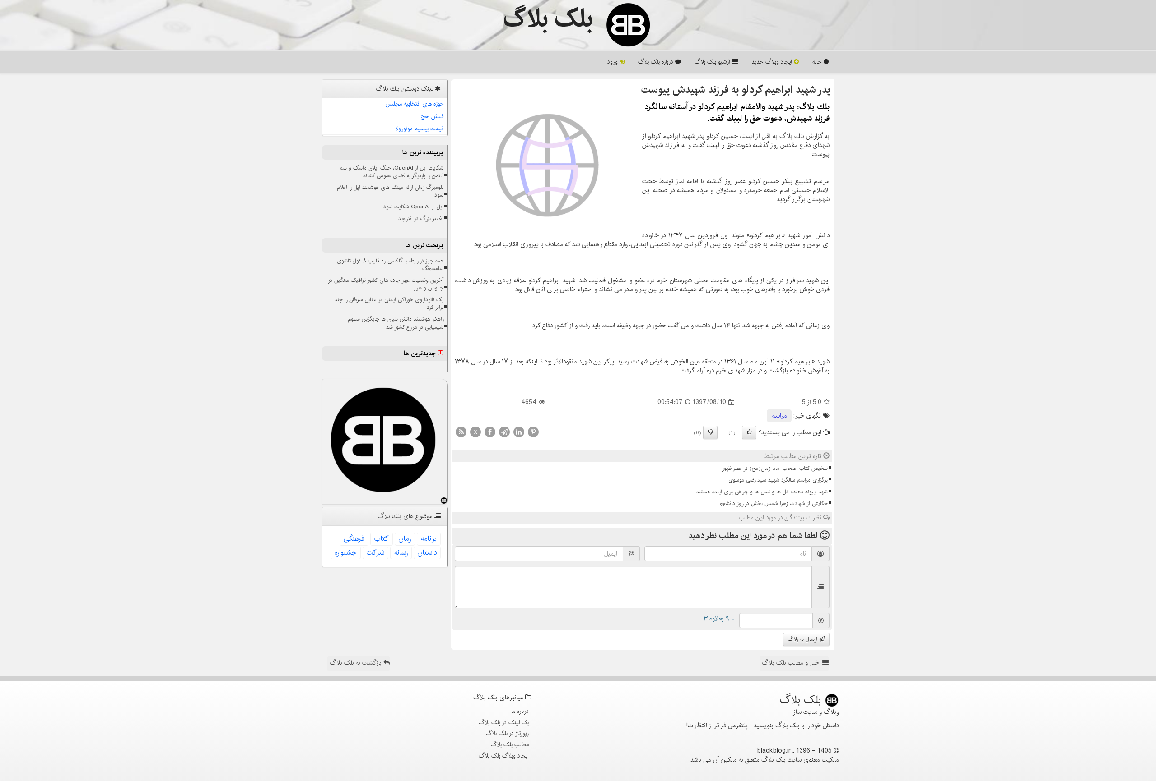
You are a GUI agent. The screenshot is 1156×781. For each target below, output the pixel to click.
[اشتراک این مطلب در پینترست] (533, 432)
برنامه (429, 539)
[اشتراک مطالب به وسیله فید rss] (461, 432)
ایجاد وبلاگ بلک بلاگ (504, 756)
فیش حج (432, 116)
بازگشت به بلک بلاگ (356, 662)
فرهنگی (354, 539)
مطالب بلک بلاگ (510, 744)
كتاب (381, 539)
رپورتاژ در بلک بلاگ (507, 733)
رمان (405, 539)
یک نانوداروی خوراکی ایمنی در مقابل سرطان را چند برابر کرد (389, 303)
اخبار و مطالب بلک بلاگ (792, 662)
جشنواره (346, 553)
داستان (427, 553)
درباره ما (520, 711)
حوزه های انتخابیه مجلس (414, 104)
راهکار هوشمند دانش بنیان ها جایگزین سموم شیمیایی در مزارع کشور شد (395, 323)
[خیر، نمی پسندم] (710, 432)
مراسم (779, 415)
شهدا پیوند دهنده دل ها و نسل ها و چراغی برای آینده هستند (762, 491)
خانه (818, 62)
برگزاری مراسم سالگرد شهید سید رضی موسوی (778, 480)
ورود (613, 62)
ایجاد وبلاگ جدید (772, 62)
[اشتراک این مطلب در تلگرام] (504, 432)
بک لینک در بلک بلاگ (504, 722)
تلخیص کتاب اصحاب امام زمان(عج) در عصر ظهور (775, 468)
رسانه (401, 553)
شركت (375, 553)
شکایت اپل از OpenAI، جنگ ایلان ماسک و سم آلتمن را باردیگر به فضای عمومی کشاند (391, 172)
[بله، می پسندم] (749, 432)
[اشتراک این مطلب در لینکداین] (519, 432)
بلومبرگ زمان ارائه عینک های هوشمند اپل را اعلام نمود (390, 191)
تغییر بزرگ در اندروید (420, 218)
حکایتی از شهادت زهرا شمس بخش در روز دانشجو (774, 503)
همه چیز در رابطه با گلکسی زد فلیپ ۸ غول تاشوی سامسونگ (390, 265)
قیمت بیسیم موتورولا (420, 128)
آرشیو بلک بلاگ (713, 62)
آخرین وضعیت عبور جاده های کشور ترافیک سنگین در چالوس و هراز (385, 284)
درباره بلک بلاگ (656, 62)
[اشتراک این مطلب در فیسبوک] (490, 432)
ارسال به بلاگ (803, 639)
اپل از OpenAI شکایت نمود (413, 206)
